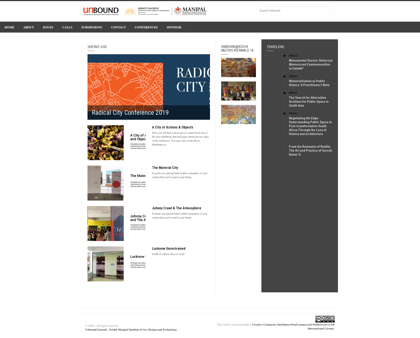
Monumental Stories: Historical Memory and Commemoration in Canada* (310, 64)
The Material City (165, 168)
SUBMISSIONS (91, 27)
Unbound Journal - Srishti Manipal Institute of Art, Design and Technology (131, 329)
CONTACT (118, 27)
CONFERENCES (146, 27)
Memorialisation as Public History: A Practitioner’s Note (309, 83)
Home (9, 27)
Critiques (295, 142)
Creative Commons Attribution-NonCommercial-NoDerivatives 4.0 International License (293, 326)
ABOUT (28, 27)
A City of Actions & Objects (172, 127)
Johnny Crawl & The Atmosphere (176, 208)
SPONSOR (174, 27)
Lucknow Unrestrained (169, 248)
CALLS (67, 27)
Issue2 (293, 55)
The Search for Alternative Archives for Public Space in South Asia (309, 101)
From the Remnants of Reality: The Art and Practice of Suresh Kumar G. (310, 150)
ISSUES (48, 27)
